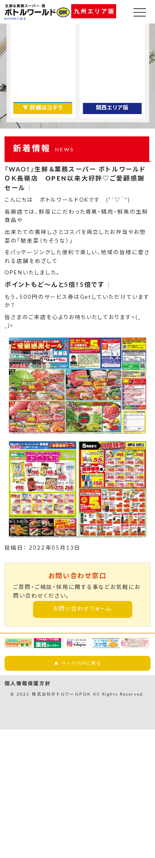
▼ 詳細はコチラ (43, 108)
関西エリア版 (112, 108)
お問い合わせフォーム (82, 609)
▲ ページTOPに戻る (77, 663)
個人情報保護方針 (28, 683)
